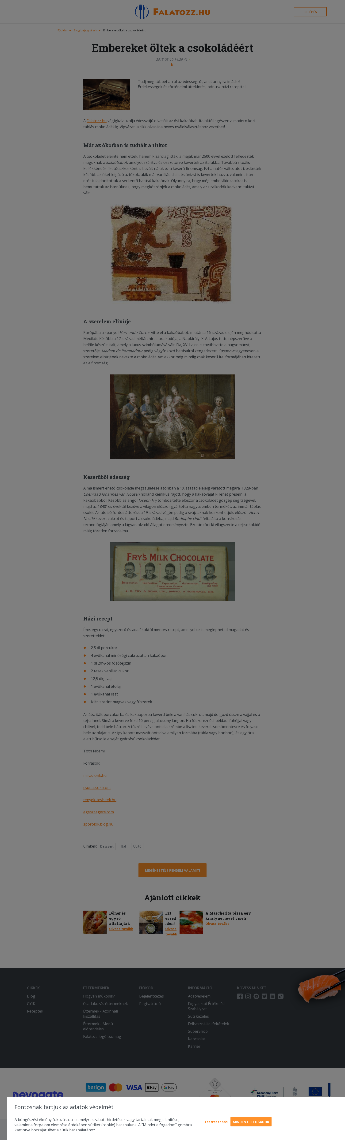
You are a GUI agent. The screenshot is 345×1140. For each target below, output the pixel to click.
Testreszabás (216, 1122)
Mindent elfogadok (251, 1122)
